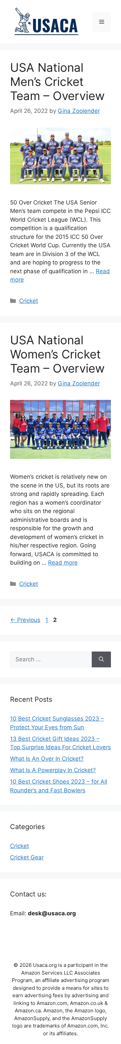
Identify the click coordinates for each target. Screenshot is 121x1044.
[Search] (101, 660)
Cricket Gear (27, 857)
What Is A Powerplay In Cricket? (53, 770)
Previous (25, 619)
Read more (63, 562)
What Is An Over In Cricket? (47, 758)
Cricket (28, 300)
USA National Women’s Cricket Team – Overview (57, 354)
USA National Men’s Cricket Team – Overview (57, 81)
